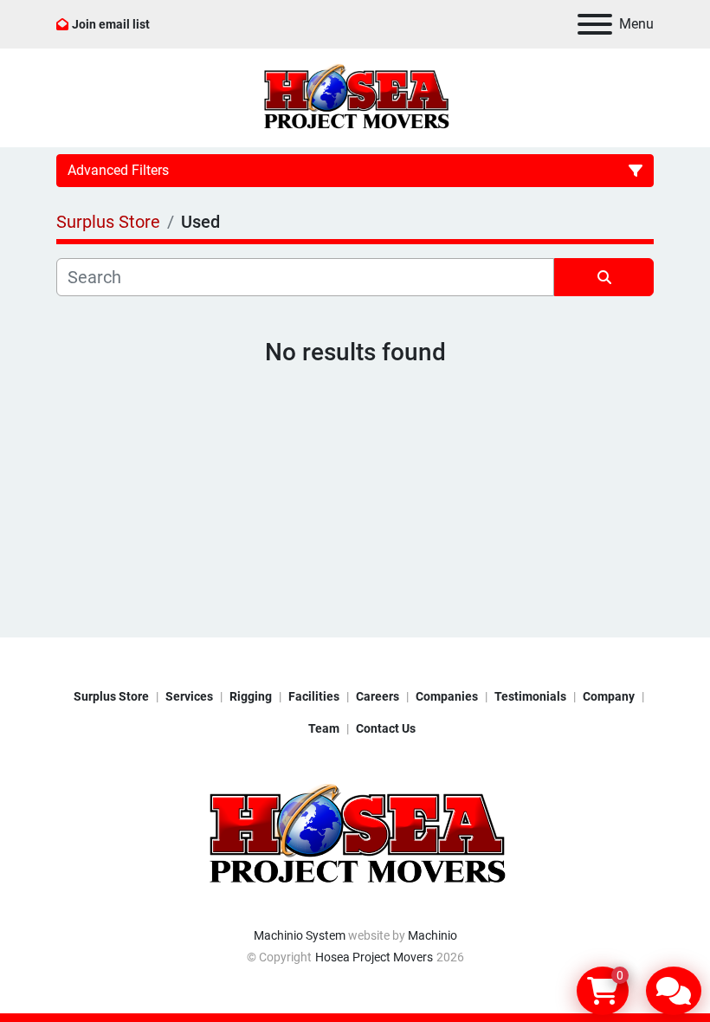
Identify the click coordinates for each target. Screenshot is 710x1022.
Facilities (313, 696)
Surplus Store (111, 696)
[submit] (604, 277)
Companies (447, 696)
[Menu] (595, 24)
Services (189, 696)
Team (323, 728)
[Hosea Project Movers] (355, 835)
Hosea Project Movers (374, 957)
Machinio (432, 935)
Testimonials (530, 696)
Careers (377, 696)
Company (609, 696)
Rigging (250, 696)
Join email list (111, 24)
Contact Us (386, 728)
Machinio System (299, 935)
